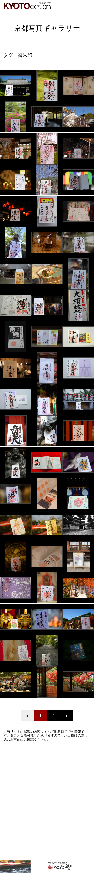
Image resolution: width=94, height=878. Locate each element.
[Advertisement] (47, 801)
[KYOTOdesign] (27, 8)
